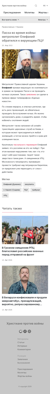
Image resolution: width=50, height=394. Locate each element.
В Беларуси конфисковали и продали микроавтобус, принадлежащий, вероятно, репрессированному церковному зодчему (24, 301)
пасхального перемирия (25, 144)
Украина (19, 27)
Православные (8, 27)
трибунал (36, 190)
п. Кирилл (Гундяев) (12, 190)
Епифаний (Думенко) (12, 184)
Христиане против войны (14, 5)
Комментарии (24, 349)
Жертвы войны (24, 376)
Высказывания (23, 363)
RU (44, 6)
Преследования (12, 12)
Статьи (20, 342)
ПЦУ (26, 190)
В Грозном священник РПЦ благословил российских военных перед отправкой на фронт (22, 251)
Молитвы (29, 12)
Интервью (22, 346)
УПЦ (5, 195)
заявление (31, 94)
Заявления (22, 359)
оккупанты (29, 184)
